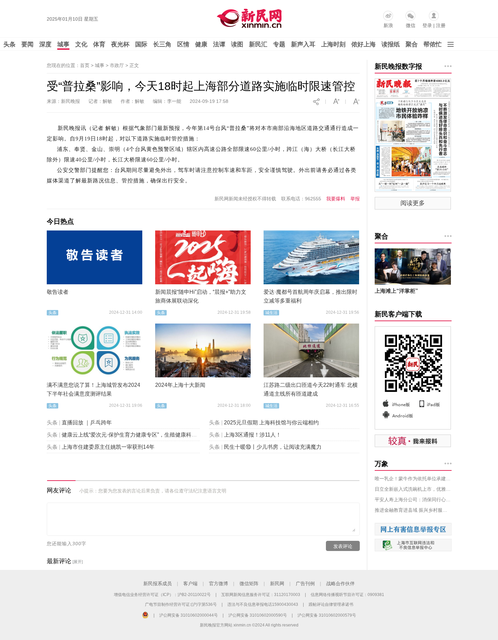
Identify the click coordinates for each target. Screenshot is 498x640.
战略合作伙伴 (340, 583)
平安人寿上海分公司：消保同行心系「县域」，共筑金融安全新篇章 (413, 499)
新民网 (277, 583)
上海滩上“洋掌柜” (396, 291)
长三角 (162, 44)
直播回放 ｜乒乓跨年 (87, 422)
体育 (99, 44)
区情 (183, 44)
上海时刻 (333, 44)
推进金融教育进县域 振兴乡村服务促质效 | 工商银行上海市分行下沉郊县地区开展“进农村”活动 (413, 510)
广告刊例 (305, 583)
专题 (279, 44)
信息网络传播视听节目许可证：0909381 (347, 594)
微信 (410, 25)
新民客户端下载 (398, 314)
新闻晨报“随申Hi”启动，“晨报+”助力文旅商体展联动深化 (200, 296)
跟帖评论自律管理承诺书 (331, 604)
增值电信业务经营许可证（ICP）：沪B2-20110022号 (162, 594)
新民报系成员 (157, 583)
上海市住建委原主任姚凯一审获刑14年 (108, 447)
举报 (355, 198)
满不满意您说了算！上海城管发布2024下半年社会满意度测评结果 (93, 389)
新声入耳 (303, 44)
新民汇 (258, 44)
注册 (440, 25)
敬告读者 (57, 292)
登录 (427, 25)
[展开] (77, 561)
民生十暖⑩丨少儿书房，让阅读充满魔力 (272, 447)
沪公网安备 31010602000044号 (188, 615)
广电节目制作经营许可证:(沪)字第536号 (181, 604)
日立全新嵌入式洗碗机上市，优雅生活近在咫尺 (413, 489)
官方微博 (218, 583)
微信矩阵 (249, 583)
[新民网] (248, 17)
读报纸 (390, 44)
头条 (9, 44)
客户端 (190, 583)
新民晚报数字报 (398, 66)
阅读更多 (412, 203)
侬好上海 (363, 44)
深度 (45, 44)
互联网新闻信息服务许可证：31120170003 (260, 594)
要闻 (27, 44)
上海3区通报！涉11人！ (252, 435)
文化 (81, 44)
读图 (237, 44)
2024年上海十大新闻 (180, 385)
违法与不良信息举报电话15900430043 (262, 604)
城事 (63, 44)
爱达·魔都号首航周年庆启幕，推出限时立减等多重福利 (310, 296)
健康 (201, 44)
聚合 (412, 44)
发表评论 (342, 546)
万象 (381, 463)
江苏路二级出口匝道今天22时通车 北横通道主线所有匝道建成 (311, 389)
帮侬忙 (432, 44)
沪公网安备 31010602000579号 (326, 615)
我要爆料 (335, 198)
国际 (141, 44)
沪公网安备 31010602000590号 (257, 615)
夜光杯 (120, 44)
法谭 (219, 44)
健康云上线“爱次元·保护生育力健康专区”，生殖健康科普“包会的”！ (142, 435)
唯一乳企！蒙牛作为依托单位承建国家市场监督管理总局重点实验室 (413, 478)
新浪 (388, 25)
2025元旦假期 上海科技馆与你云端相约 (271, 422)
